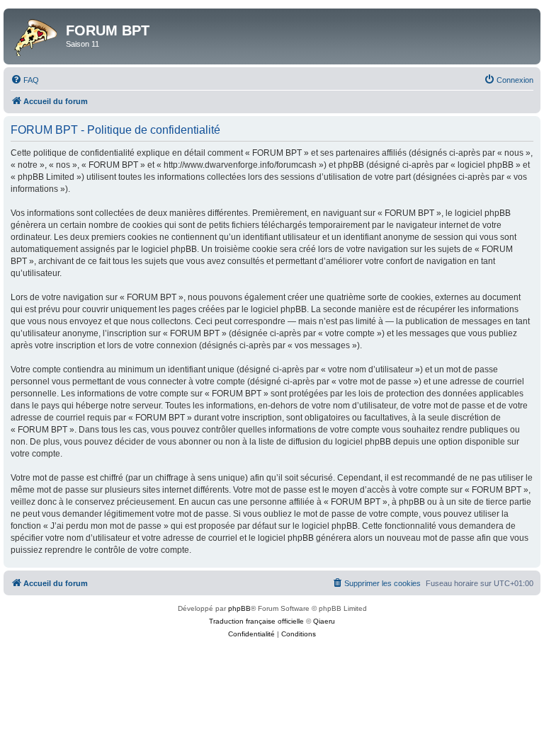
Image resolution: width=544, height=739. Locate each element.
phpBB (239, 608)
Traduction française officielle (256, 621)
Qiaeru (324, 621)
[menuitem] (25, 79)
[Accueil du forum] (36, 34)
